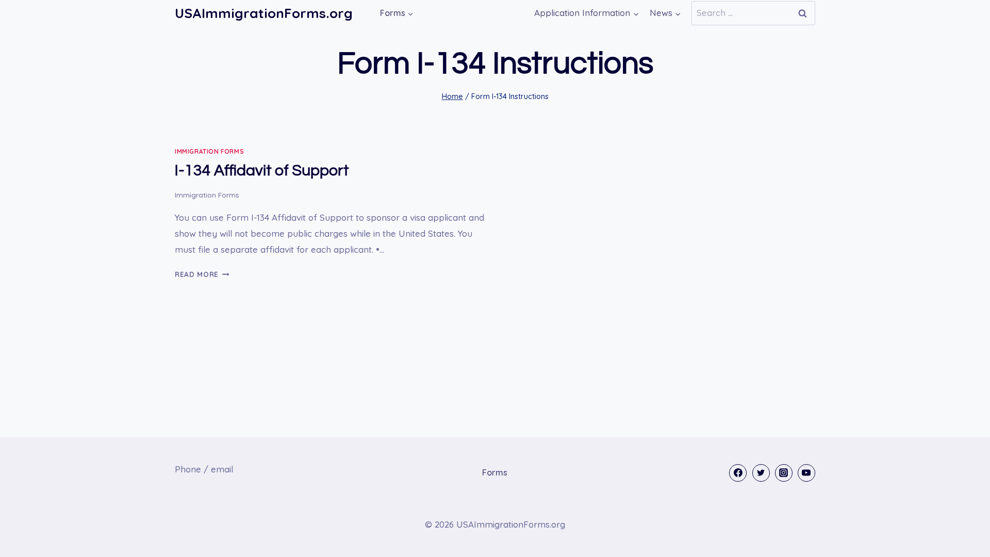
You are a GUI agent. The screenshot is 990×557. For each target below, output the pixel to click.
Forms (494, 472)
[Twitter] (761, 473)
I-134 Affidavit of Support (262, 170)
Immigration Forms (209, 151)
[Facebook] (738, 473)
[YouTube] (806, 473)
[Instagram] (784, 473)
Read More (202, 274)
